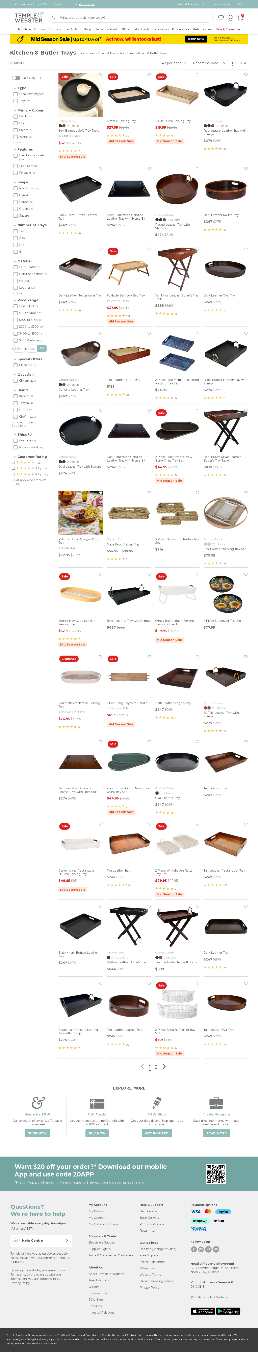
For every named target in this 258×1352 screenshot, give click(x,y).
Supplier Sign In (100, 1249)
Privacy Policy (20, 1283)
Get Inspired (157, 1133)
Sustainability (98, 1293)
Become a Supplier (102, 1242)
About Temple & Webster (106, 1274)
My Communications (103, 1224)
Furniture (86, 53)
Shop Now (37, 1133)
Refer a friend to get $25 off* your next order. (55, 4)
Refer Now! (87, 4)
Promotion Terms (152, 1262)
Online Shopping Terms (156, 1281)
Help (240, 4)
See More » (20, 426)
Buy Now (97, 1133)
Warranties (147, 1268)
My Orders (96, 1218)
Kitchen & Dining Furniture (114, 53)
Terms (14, 1274)
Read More (216, 1133)
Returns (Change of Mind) (158, 1249)
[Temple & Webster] (29, 18)
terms (139, 1182)
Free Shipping (149, 1255)
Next (243, 63)
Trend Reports (99, 1280)
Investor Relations (101, 1312)
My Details (96, 1211)
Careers (94, 1287)
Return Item (148, 1230)
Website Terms (150, 1275)
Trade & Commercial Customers (111, 1255)
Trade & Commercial (191, 4)
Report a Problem (152, 1224)
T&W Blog (96, 1299)
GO (42, 348)
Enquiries (95, 1306)
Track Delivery (221, 4)
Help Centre (148, 1211)
